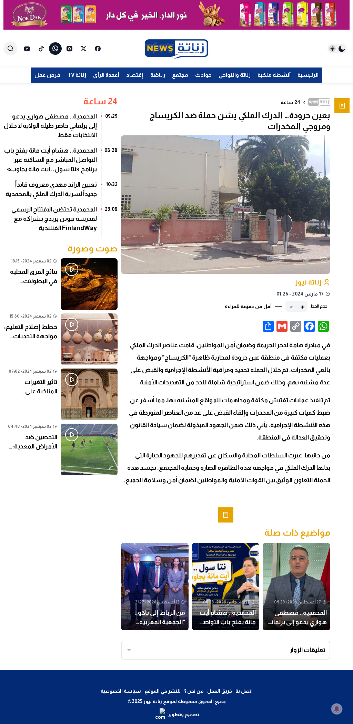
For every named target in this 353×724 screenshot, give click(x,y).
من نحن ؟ (194, 691)
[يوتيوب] (27, 48)
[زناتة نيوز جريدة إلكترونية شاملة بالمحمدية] (176, 48)
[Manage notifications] (336, 708)
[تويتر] (83, 48)
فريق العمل (219, 691)
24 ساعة (290, 102)
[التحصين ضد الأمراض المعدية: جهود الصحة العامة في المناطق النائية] (60, 449)
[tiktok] (41, 48)
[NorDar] (176, 15)
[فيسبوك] (97, 48)
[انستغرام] (69, 48)
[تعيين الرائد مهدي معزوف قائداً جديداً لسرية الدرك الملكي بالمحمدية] (60, 191)
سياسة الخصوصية (121, 691)
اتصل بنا (244, 691)
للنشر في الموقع (162, 691)
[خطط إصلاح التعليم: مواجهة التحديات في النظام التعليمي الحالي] (60, 339)
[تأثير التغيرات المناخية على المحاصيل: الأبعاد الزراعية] (60, 394)
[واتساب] (55, 48)
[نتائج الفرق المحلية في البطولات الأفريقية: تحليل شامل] (60, 284)
